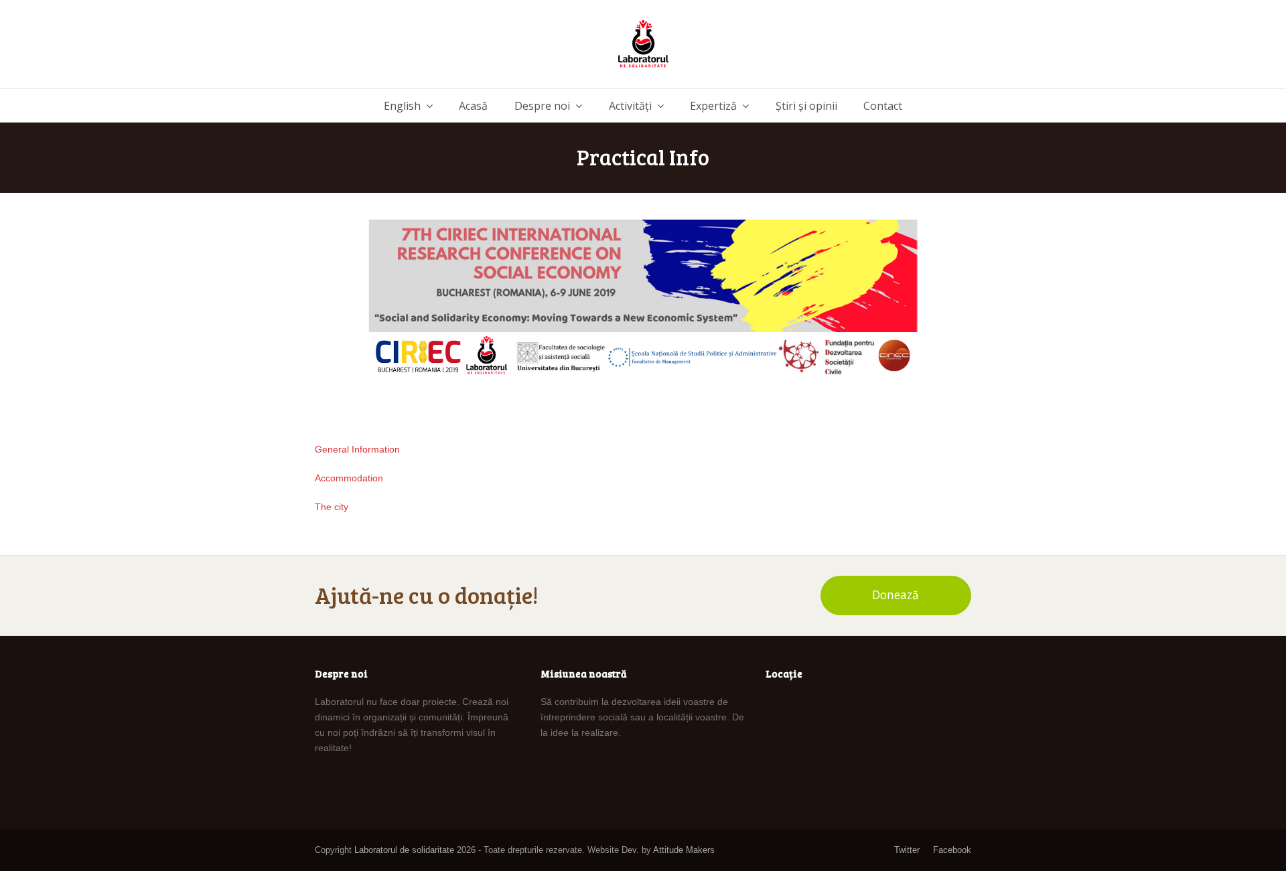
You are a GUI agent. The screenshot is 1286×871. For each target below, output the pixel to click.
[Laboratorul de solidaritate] (643, 44)
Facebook (952, 850)
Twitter (907, 850)
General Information (357, 449)
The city (331, 506)
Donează (895, 595)
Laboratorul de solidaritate (404, 850)
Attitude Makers (684, 850)
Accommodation (349, 478)
